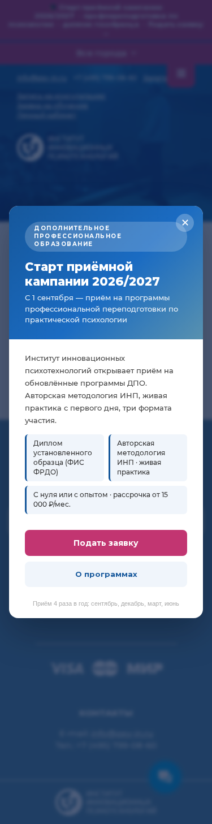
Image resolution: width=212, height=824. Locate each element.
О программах (106, 574)
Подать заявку (106, 543)
